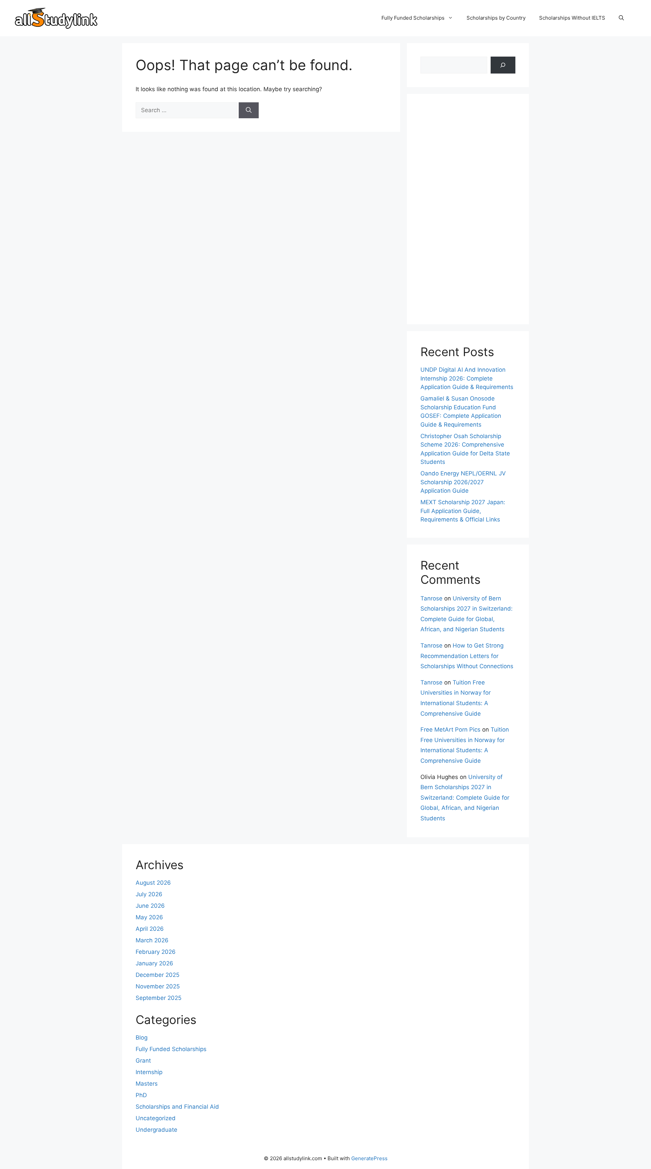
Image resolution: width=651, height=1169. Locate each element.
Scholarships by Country (496, 18)
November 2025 (158, 986)
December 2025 (157, 974)
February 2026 (156, 951)
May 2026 (149, 917)
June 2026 (150, 905)
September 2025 (158, 997)
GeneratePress (369, 1158)
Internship (149, 1072)
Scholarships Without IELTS (572, 18)
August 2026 (153, 882)
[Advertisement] (467, 209)
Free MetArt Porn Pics (450, 729)
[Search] (249, 110)
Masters (147, 1083)
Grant (143, 1060)
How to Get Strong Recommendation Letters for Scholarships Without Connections (466, 656)
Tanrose (431, 598)
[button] (621, 18)
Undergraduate (156, 1129)
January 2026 (154, 963)
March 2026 (152, 940)
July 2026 (149, 894)
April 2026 (150, 928)
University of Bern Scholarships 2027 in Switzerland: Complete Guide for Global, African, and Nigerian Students (464, 798)
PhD (141, 1095)
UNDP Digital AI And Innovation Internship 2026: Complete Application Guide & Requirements (466, 378)
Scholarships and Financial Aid (177, 1106)
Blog (141, 1037)
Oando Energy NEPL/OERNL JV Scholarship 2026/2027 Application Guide (463, 482)
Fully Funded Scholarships (413, 18)
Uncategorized (156, 1118)
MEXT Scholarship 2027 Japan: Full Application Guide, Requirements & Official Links (462, 511)
